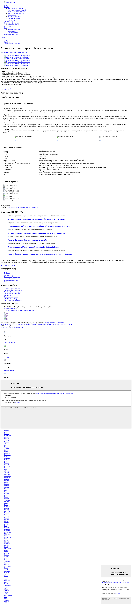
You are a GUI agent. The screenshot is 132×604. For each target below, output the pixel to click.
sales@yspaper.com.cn (10, 308)
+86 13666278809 (9, 310)
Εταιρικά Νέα (12, 31)
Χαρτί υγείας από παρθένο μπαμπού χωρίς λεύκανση (22, 207)
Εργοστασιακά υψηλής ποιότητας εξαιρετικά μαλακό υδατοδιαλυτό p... (34, 247)
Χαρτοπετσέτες (12, 15)
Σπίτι (5, 5)
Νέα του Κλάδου (13, 32)
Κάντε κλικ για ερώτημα (8, 265)
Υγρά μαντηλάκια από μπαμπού (17, 20)
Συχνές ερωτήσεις (9, 26)
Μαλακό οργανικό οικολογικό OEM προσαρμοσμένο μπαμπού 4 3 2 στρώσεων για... (38, 219)
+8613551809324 (9, 370)
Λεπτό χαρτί (4, 324)
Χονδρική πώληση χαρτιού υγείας (42, 324)
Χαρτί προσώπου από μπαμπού (17, 10)
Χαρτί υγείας (28, 324)
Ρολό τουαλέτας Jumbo (14, 16)
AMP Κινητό (60, 322)
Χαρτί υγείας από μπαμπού (15, 8)
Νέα (5, 28)
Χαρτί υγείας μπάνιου (66, 324)
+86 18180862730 (31, 310)
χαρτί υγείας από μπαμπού (15, 324)
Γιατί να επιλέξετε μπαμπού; (12, 23)
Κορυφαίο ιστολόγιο (14, 29)
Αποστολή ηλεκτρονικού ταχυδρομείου (12, 327)
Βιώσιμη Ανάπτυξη (13, 24)
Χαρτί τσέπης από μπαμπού (16, 13)
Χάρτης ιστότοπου (50, 322)
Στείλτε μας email (6, 89)
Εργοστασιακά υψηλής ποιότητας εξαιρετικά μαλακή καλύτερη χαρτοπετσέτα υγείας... (40, 226)
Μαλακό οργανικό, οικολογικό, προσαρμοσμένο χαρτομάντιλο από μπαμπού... (36, 233)
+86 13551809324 (20, 310)
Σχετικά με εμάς (9, 21)
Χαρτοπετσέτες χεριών (14, 18)
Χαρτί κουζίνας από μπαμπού (16, 11)
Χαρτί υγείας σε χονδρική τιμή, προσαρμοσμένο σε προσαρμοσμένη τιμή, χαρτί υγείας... (40, 254)
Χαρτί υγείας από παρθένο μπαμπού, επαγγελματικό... (27, 240)
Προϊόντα (7, 42)
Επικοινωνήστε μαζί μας (11, 34)
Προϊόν (6, 7)
